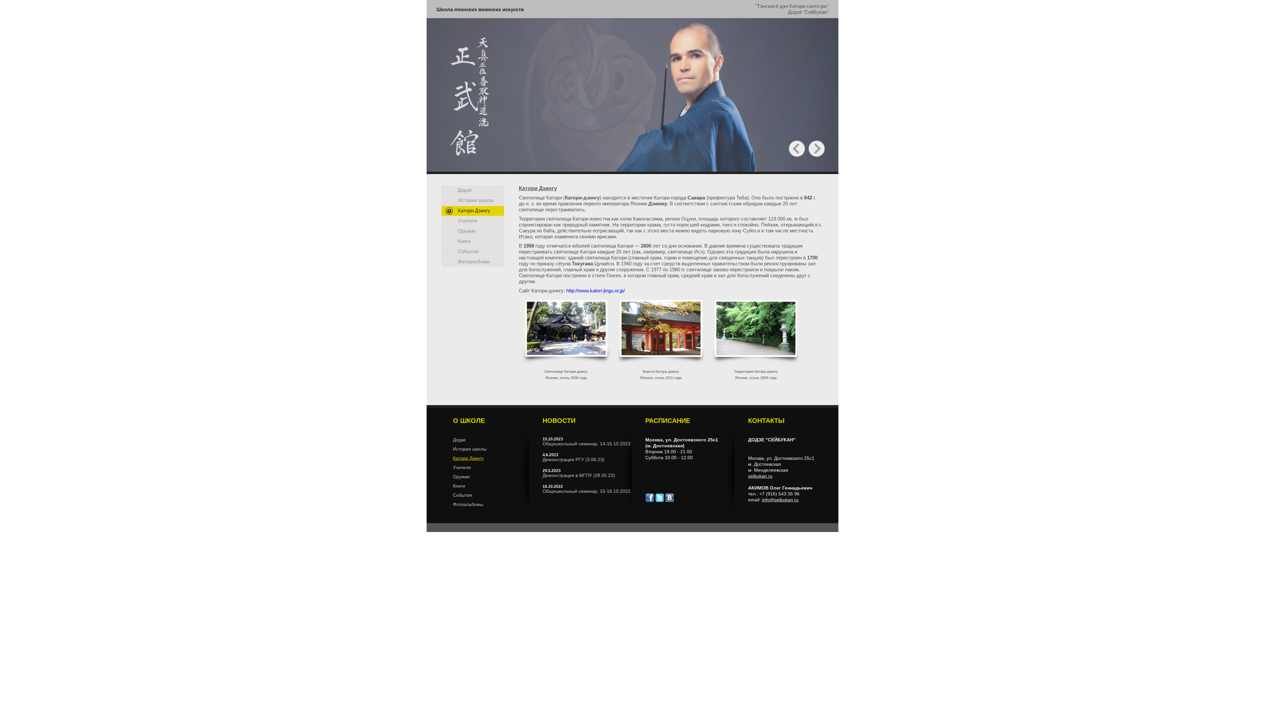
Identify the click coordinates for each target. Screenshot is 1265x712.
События (468, 251)
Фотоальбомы (474, 261)
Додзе (465, 190)
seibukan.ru (760, 476)
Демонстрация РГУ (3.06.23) (573, 459)
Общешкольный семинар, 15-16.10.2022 (587, 491)
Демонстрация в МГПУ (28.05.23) (579, 475)
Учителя (467, 220)
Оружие (467, 231)
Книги (464, 241)
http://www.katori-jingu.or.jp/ (595, 290)
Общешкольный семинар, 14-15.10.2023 (587, 443)
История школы (476, 200)
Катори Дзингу (474, 210)
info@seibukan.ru (780, 499)
